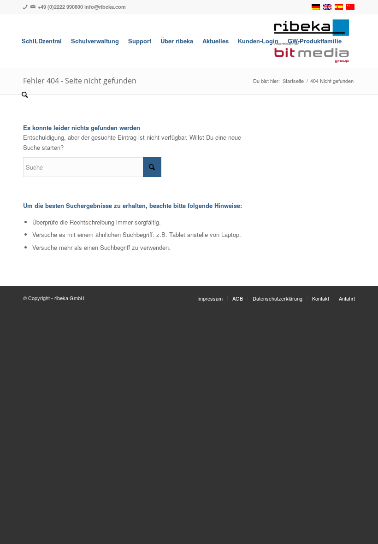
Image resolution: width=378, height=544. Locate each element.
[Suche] (24, 94)
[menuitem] (41, 41)
